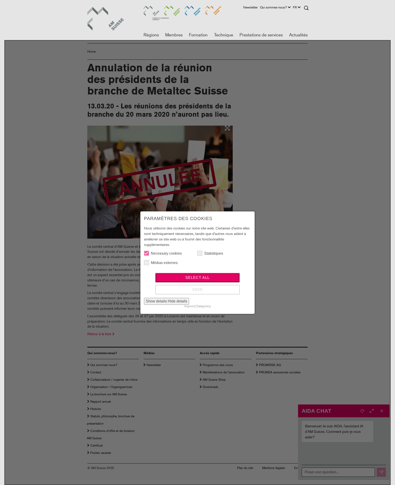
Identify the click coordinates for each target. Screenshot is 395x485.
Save (197, 289)
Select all (197, 278)
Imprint (189, 306)
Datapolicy (203, 306)
